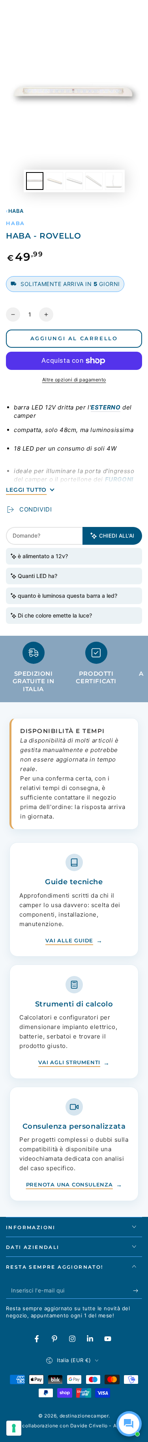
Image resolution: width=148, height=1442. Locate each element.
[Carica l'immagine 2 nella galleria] (54, 181)
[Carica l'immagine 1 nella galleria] (34, 181)
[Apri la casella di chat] (129, 1423)
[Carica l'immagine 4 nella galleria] (94, 181)
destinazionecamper (84, 1416)
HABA (16, 211)
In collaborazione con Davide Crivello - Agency (74, 1426)
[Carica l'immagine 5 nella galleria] (113, 181)
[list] (74, 670)
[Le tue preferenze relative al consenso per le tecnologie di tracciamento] (13, 1428)
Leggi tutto (26, 489)
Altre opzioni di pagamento (74, 380)
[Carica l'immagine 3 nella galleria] (74, 181)
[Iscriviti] (137, 1291)
